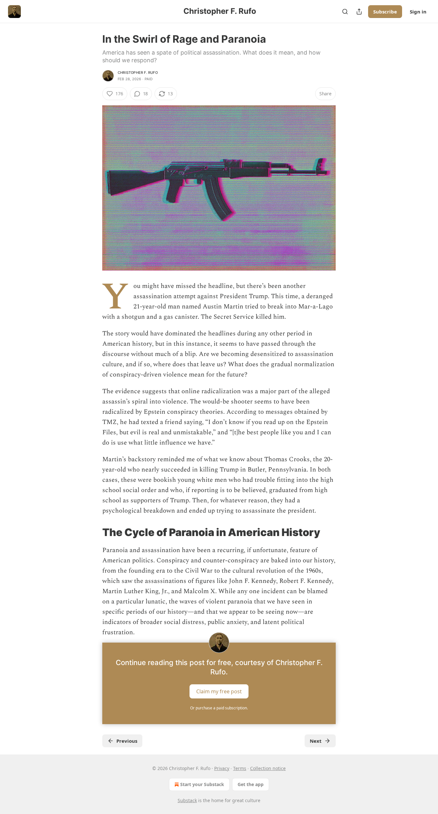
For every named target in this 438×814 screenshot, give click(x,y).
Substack (187, 800)
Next (316, 741)
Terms (239, 768)
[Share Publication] (359, 11)
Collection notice (268, 768)
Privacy (221, 768)
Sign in (418, 11)
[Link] (93, 532)
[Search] (345, 11)
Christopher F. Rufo (138, 72)
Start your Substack (202, 784)
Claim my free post (219, 691)
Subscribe (385, 11)
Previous (126, 741)
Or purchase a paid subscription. (219, 708)
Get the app (251, 784)
